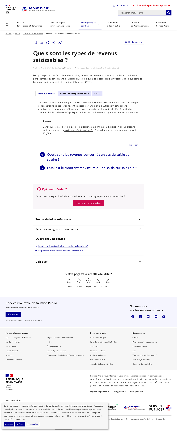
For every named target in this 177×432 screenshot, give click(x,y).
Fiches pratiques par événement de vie (60, 24)
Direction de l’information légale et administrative (130, 382)
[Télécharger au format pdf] (41, 42)
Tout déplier (132, 144)
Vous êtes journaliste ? (141, 359)
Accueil (8, 33)
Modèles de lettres (97, 351)
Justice (17, 33)
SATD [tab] (97, 93)
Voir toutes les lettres (33, 320)
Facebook (133, 316)
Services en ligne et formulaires (57, 229)
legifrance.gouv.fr (98, 391)
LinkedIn (148, 316)
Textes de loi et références (53, 219)
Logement (10, 355)
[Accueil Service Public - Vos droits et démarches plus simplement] (38, 11)
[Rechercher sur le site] (168, 12)
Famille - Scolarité (13, 342)
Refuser (20, 424)
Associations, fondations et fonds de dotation (65, 355)
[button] (60, 42)
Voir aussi (42, 262)
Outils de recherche (98, 355)
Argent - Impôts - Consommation (60, 337)
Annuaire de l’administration (140, 24)
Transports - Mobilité (14, 359)
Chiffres (135, 337)
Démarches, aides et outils (113, 24)
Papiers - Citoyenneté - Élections (18, 337)
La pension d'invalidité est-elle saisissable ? (60, 250)
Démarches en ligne (98, 337)
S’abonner (13, 314)
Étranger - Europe (54, 346)
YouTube (163, 316)
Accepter (9, 424)
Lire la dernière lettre (14, 320)
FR (134, 42)
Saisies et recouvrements (33, 33)
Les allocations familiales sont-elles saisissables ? (63, 246)
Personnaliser (32, 424)
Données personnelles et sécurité (109, 419)
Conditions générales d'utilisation (139, 419)
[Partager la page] (53, 42)
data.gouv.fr (136, 391)
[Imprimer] (47, 42)
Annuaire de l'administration (101, 364)
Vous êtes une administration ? (144, 355)
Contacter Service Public (162, 24)
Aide (134, 351)
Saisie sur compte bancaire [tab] (74, 93)
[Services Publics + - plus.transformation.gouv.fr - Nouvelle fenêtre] (160, 407)
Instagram (156, 316)
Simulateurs (94, 346)
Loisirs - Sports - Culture (56, 351)
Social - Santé (11, 346)
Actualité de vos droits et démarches (29, 24)
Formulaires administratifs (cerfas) (103, 342)
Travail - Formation (13, 351)
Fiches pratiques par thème (88, 24)
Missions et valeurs (139, 346)
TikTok (140, 316)
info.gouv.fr (118, 391)
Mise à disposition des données (144, 342)
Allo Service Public (97, 359)
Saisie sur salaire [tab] (46, 93)
